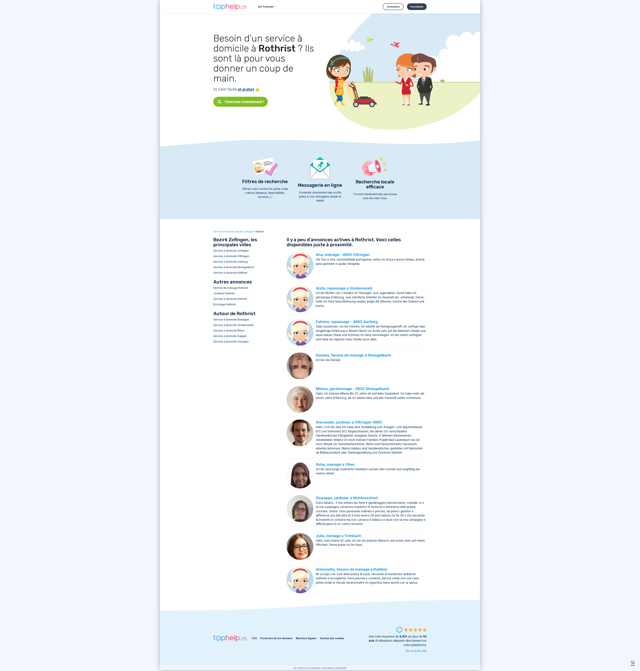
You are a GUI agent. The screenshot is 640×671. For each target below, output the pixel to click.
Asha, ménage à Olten (335, 464)
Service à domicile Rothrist (230, 298)
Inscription (416, 6)
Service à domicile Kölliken (230, 272)
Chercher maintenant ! (244, 102)
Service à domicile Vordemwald (233, 325)
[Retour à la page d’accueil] (230, 6)
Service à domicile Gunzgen (231, 341)
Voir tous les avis (416, 650)
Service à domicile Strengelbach (233, 267)
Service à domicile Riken (228, 330)
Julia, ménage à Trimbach (338, 536)
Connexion (393, 6)
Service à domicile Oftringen (231, 256)
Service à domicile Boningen (231, 319)
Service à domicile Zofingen (231, 250)
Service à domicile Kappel (229, 336)
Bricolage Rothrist (224, 304)
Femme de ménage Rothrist (230, 287)
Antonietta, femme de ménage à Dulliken (351, 569)
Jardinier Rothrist (224, 293)
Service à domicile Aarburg (230, 261)
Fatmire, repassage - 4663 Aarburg (347, 321)
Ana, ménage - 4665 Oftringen (343, 254)
